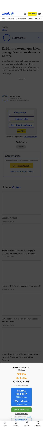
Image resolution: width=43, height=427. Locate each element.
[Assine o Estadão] (32, 14)
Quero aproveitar (21, 410)
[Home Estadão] (8, 14)
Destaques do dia (21, 420)
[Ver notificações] (39, 13)
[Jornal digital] (25, 13)
